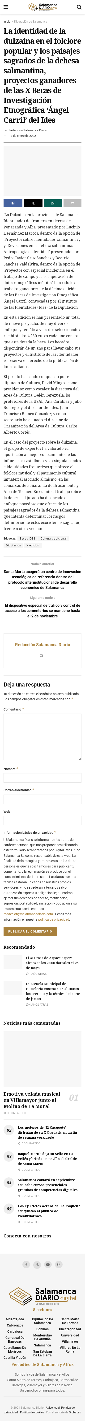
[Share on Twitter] (33, 203)
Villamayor (70, 1341)
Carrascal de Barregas (15, 1339)
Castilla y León (15, 1357)
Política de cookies (32, 1412)
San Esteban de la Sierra (42, 1353)
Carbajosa (15, 1331)
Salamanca (42, 1345)
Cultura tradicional (54, 538)
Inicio (7, 21)
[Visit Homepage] (42, 7)
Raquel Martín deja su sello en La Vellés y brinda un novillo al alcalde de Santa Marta (47, 1158)
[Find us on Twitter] (37, 1265)
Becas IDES (27, 538)
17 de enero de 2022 (22, 135)
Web (7, 811)
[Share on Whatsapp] (53, 203)
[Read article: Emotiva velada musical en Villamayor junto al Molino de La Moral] (42, 1059)
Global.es (75, 1412)
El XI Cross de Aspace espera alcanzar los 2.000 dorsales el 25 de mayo (52, 963)
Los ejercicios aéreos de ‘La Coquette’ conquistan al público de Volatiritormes (49, 1211)
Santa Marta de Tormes (70, 1321)
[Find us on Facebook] (26, 1264)
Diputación (13, 545)
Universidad (70, 1335)
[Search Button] (79, 7)
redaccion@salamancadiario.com (28, 914)
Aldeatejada (15, 1319)
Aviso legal (53, 1407)
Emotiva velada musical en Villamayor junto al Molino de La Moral (32, 1100)
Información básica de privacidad (30, 832)
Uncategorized (70, 1329)
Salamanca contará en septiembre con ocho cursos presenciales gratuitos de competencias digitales (48, 1185)
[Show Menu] (6, 7)
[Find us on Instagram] (59, 1264)
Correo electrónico (19, 790)
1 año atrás (37, 974)
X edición (32, 545)
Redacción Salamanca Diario (27, 130)
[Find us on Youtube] (48, 1264)
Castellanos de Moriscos (15, 1349)
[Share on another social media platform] (72, 203)
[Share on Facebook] (13, 203)
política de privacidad (53, 919)
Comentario (14, 709)
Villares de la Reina (70, 1349)
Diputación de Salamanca (30, 21)
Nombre (11, 769)
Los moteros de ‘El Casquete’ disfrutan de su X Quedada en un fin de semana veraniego (47, 1132)
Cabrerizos (15, 1325)
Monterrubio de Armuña (42, 1337)
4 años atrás (38, 1004)
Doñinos (42, 1329)
